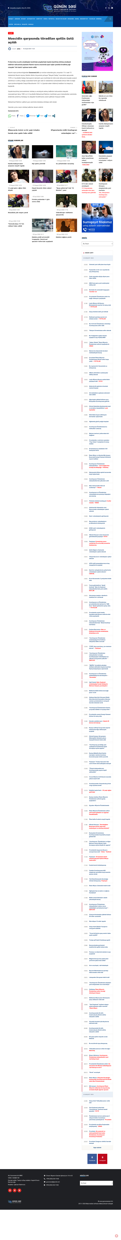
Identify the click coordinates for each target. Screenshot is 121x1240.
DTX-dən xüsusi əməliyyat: (89, 188)
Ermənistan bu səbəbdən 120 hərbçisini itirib (98, 449)
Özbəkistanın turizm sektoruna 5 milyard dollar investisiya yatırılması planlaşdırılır (100, 1117)
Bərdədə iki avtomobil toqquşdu (99, 290)
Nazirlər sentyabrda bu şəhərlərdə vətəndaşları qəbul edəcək (100, 571)
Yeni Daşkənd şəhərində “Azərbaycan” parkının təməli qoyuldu (98, 1109)
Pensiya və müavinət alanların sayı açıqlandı (100, 953)
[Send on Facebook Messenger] (31, 116)
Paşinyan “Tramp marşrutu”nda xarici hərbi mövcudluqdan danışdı (100, 762)
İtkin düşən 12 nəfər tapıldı (97, 921)
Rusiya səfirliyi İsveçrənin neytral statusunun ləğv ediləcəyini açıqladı (99, 729)
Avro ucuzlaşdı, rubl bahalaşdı (98, 965)
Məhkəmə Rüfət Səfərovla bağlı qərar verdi (99, 691)
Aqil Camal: (98, 684)
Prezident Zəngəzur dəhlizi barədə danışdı (100, 1142)
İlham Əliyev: (100, 1079)
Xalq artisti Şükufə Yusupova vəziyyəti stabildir (98, 927)
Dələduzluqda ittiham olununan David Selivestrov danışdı (88, 130)
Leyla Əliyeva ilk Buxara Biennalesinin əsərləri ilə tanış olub (100, 305)
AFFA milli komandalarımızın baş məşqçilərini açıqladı (99, 564)
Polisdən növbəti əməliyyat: (100, 501)
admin (18, 49)
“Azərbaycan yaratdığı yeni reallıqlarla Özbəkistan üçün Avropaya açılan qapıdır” (98, 746)
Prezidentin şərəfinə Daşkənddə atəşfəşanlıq (99, 1125)
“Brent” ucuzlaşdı (94, 1072)
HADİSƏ (11, 24)
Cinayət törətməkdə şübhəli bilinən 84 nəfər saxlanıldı (100, 915)
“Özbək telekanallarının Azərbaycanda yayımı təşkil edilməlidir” (98, 770)
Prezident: (97, 1133)
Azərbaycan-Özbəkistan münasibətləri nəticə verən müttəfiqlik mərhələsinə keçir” (99, 907)
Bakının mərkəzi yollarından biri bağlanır (99, 434)
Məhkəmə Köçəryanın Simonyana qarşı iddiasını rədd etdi (99, 998)
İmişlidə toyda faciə (100, 791)
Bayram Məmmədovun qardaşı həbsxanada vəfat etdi (98, 971)
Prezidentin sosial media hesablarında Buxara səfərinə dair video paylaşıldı (100, 614)
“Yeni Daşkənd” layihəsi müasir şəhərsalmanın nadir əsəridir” (99, 1006)
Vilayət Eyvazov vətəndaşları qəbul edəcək (100, 557)
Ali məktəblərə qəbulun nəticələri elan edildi (99, 393)
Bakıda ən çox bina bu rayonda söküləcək (105, 98)
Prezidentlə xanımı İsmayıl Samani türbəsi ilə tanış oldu (100, 715)
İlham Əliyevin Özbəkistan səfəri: (99, 812)
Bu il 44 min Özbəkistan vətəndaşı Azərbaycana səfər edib (99, 324)
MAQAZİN (24, 24)
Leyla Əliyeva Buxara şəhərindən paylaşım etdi (99, 380)
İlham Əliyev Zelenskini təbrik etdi (99, 885)
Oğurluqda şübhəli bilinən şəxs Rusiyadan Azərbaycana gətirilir (99, 400)
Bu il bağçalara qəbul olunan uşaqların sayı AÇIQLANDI (98, 336)
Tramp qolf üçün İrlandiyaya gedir (99, 940)
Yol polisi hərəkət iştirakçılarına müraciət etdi (99, 1022)
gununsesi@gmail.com (53, 1182)
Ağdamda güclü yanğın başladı (99, 421)
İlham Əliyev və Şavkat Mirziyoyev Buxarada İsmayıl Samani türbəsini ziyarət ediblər (100, 457)
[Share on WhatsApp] (11, 116)
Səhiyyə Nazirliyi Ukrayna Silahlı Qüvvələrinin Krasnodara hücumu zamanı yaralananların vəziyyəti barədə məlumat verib (99, 700)
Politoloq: (97, 991)
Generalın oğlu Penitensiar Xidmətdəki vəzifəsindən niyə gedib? (88, 100)
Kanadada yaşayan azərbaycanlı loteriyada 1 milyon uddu (105, 159)
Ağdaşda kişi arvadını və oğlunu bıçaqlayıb (99, 891)
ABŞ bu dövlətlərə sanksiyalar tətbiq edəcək (98, 373)
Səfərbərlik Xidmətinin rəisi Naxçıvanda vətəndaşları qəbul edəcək (99, 509)
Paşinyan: (99, 543)
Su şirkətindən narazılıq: (65, 164)
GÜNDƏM (17, 18)
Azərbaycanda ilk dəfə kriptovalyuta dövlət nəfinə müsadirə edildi (97, 1030)
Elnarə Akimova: (98, 1057)
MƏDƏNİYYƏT (84, 18)
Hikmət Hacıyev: (99, 826)
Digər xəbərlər (97, 1147)
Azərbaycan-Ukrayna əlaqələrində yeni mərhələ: (105, 190)
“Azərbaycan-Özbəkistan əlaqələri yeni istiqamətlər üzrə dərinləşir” (100, 983)
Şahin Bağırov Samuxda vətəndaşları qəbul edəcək (97, 551)
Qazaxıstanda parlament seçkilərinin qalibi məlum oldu (98, 946)
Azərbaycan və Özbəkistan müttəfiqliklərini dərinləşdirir (98, 675)
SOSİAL (77, 18)
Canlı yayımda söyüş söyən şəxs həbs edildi (99, 277)
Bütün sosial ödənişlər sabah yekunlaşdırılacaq (98, 898)
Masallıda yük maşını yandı (18, 212)
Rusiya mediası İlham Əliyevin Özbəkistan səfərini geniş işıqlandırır (98, 798)
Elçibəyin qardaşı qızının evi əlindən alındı (98, 318)
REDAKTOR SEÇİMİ (61, 18)
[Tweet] (39, 116)
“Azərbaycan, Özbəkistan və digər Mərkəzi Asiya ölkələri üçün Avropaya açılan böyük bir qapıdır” (100, 843)
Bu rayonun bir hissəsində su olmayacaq (98, 367)
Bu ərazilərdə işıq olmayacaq (98, 1043)
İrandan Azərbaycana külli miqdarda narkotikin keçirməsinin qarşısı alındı (99, 872)
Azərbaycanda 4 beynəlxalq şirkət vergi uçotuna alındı (100, 784)
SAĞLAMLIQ (17, 24)
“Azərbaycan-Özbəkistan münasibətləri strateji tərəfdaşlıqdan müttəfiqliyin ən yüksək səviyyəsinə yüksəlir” (99, 656)
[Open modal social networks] (53, 116)
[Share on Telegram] (47, 116)
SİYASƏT (23, 18)
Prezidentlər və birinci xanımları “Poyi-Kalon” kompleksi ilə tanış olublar (99, 442)
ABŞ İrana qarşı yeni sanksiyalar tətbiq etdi (99, 284)
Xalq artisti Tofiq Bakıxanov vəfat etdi (99, 1101)
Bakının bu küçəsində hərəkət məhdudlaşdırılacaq (98, 351)
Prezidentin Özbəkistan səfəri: (100, 1065)
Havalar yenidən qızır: (99, 722)
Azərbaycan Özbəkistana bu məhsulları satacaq (98, 427)
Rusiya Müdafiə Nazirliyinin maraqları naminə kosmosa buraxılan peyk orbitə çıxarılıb (98, 755)
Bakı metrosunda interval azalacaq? (97, 486)
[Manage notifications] (116, 1235)
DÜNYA (45, 18)
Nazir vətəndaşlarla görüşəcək (99, 516)
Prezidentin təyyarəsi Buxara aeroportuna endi (100, 851)
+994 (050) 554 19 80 (52, 1179)
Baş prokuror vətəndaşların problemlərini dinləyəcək (97, 522)
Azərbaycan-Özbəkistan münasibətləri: (99, 465)
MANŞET (11, 18)
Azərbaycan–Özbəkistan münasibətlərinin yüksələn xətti (99, 480)
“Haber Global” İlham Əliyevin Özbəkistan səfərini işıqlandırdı (99, 344)
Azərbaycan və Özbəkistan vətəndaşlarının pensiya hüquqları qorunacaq (100, 494)
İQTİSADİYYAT (31, 18)
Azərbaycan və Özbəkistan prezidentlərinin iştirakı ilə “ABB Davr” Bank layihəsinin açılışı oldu (99, 604)
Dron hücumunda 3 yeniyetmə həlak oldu (100, 579)
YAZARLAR (92, 18)
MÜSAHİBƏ (71, 18)
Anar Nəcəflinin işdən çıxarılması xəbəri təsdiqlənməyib (88, 160)
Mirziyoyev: (99, 1087)
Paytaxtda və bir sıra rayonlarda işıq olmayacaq (99, 270)
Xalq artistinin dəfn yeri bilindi (98, 311)
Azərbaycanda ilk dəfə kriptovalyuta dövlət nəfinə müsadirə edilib (97, 1014)
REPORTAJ (51, 18)
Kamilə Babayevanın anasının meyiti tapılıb (106, 126)
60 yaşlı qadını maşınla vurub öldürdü (98, 1037)
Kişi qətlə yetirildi (38, 164)
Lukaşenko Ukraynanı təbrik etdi (99, 977)
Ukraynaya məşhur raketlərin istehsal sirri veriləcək (98, 596)
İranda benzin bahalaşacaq (97, 865)
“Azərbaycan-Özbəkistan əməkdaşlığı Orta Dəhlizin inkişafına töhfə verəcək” (97, 639)
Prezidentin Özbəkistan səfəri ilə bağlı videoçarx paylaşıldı (99, 297)
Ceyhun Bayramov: (98, 631)
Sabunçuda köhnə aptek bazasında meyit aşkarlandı (100, 473)
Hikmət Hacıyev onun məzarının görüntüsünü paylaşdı (99, 535)
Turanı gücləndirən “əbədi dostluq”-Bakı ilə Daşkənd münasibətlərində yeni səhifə (98, 588)
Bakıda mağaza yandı (63, 237)
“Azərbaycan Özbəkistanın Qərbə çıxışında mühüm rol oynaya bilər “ (100, 708)
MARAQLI (31, 24)
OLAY (10, 33)
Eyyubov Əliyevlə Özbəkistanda (99, 805)
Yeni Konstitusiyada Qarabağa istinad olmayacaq (98, 880)
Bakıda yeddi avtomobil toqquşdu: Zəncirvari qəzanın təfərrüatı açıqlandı (42, 239)
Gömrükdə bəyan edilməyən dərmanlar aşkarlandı (98, 415)
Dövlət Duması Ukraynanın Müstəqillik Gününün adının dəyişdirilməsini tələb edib (97, 738)
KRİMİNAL (99, 18)
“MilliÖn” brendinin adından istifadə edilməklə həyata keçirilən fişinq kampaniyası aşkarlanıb (100, 667)
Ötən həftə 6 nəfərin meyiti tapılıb (99, 819)
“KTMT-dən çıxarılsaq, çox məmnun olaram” (100, 647)
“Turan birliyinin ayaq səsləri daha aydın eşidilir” (100, 934)
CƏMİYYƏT (39, 18)
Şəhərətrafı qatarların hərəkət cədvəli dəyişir (98, 387)
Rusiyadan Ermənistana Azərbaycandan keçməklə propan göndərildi (99, 834)
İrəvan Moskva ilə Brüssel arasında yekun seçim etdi (100, 777)
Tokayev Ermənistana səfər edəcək (100, 330)
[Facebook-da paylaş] (19, 116)
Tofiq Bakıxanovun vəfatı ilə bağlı (100, 1049)
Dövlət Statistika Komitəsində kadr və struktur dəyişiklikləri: (100, 408)
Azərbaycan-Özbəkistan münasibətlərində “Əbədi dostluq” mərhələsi (99, 622)
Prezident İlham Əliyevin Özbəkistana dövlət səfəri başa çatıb (99, 359)
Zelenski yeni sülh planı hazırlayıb (99, 264)
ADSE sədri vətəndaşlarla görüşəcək (97, 529)
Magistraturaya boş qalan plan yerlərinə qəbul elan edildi (98, 959)
